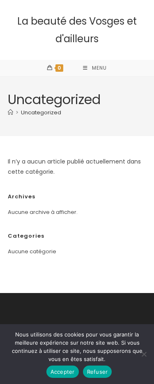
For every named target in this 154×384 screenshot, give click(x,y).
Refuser (97, 371)
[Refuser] (144, 354)
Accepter (63, 371)
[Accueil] (10, 112)
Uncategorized (41, 112)
